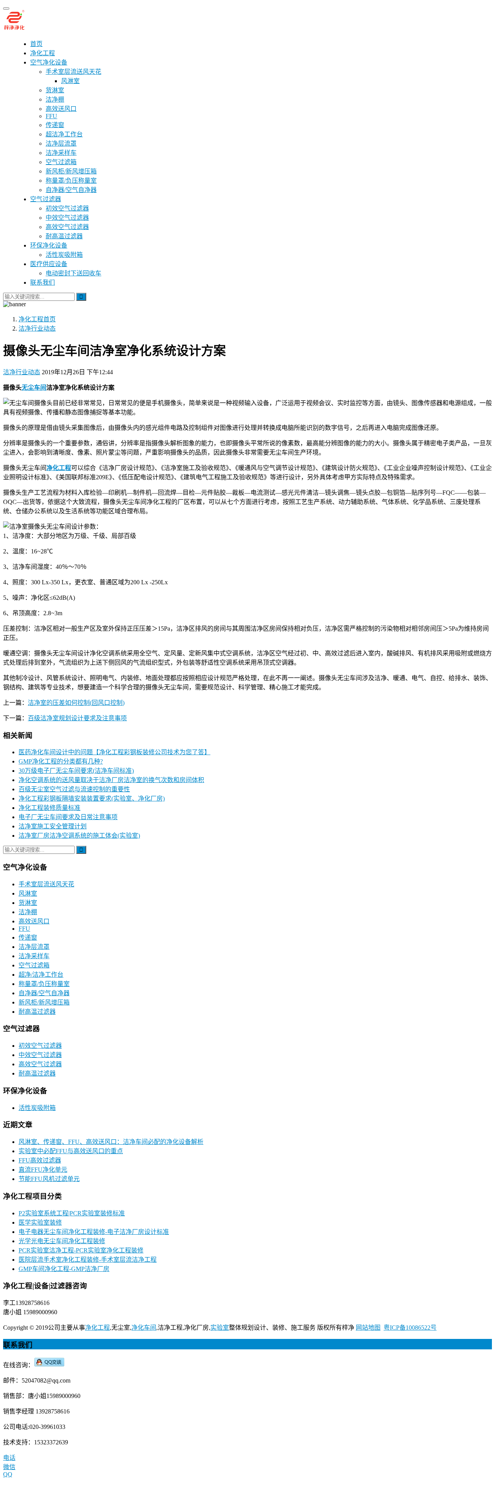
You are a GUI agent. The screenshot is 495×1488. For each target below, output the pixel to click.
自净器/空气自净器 (71, 190)
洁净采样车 (61, 152)
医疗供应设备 (48, 264)
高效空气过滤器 (67, 227)
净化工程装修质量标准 (49, 807)
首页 (36, 44)
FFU (51, 116)
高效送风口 (61, 108)
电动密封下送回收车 (73, 273)
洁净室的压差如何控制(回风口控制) (76, 702)
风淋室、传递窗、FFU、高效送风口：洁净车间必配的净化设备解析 (111, 1141)
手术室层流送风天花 (73, 71)
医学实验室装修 (40, 1222)
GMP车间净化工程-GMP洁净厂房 (64, 1269)
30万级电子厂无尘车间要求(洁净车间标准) (76, 770)
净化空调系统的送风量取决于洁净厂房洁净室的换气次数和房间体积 (111, 780)
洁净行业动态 (21, 372)
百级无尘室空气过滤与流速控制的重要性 (74, 789)
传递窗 (55, 125)
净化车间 (143, 1327)
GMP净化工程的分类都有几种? (61, 761)
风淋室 (70, 81)
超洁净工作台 (64, 134)
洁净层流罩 (61, 143)
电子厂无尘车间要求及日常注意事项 (68, 817)
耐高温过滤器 (64, 236)
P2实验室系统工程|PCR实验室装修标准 (72, 1213)
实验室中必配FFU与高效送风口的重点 (71, 1151)
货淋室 (55, 90)
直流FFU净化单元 (43, 1169)
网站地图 (368, 1327)
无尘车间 (34, 387)
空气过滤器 (45, 199)
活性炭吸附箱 (64, 254)
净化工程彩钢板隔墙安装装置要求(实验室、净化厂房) (92, 798)
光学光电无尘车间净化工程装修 (62, 1241)
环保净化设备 (48, 245)
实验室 (219, 1327)
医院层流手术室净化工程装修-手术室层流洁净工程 (88, 1259)
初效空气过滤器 (67, 208)
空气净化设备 (48, 62)
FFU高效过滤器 (40, 1160)
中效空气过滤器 (67, 217)
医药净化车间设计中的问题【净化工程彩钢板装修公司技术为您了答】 (114, 752)
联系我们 (42, 282)
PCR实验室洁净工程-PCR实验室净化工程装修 (81, 1250)
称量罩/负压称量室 (71, 180)
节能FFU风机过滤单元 (49, 1179)
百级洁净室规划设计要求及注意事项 (77, 718)
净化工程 (42, 53)
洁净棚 (55, 99)
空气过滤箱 (61, 162)
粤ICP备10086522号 (410, 1327)
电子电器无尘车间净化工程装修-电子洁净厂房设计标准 (94, 1231)
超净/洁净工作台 (41, 974)
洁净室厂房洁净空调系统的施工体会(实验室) (79, 835)
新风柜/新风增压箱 (71, 171)
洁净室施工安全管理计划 (53, 826)
